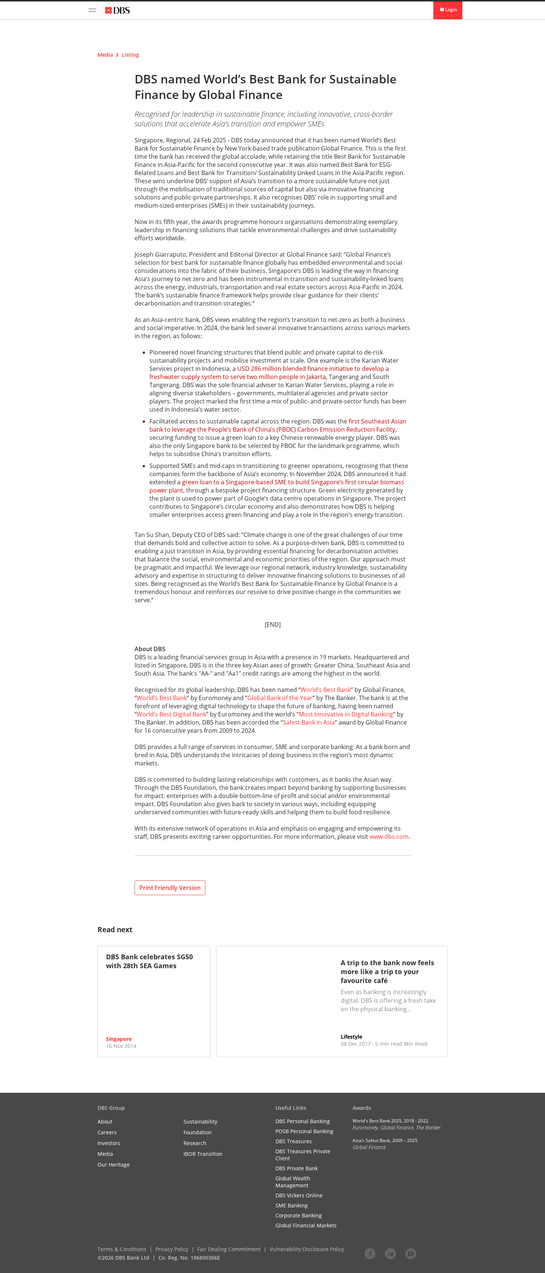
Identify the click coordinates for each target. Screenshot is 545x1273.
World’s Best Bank (326, 690)
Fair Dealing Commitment (229, 1249)
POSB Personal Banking (304, 1131)
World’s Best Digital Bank (171, 714)
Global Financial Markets (306, 1225)
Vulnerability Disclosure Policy (307, 1249)
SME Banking (291, 1205)
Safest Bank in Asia (309, 722)
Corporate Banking (298, 1215)
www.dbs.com (389, 836)
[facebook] (370, 1253)
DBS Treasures (293, 1141)
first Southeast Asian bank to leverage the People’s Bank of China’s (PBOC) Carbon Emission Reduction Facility (277, 425)
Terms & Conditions (122, 1249)
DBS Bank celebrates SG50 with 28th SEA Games (149, 961)
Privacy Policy (171, 1249)
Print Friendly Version (170, 888)
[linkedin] (390, 1253)
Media (105, 54)
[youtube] (410, 1253)
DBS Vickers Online (299, 1195)
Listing (130, 54)
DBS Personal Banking (302, 1121)
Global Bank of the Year (280, 698)
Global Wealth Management (292, 1182)
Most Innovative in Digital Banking (346, 714)
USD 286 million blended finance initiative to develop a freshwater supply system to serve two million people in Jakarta (269, 373)
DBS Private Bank (296, 1168)
